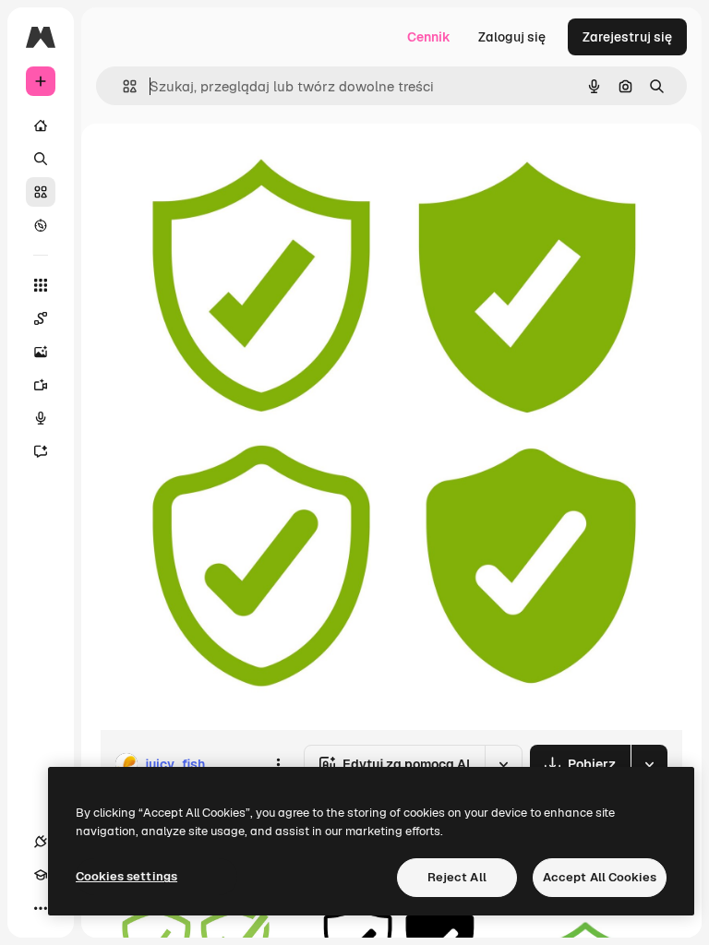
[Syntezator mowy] (40, 418)
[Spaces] (40, 318)
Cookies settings (126, 876)
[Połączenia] (40, 841)
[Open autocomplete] (122, 86)
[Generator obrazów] (40, 351)
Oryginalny (227, 165)
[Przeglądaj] (40, 225)
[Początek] (40, 125)
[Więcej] (40, 908)
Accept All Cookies (599, 877)
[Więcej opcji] (277, 764)
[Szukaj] (40, 158)
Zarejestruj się (627, 37)
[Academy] (40, 875)
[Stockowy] (40, 192)
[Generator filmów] (40, 385)
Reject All (457, 877)
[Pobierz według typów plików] (649, 764)
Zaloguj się (512, 37)
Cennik (429, 37)
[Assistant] (40, 451)
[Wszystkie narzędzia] (40, 285)
